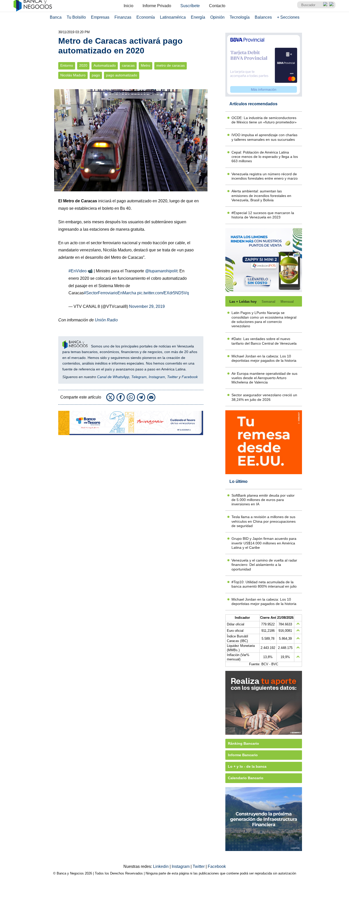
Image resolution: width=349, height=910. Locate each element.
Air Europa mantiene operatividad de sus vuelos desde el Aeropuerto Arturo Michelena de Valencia (264, 377)
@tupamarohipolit (161, 271)
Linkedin (161, 866)
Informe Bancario (243, 755)
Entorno (66, 65)
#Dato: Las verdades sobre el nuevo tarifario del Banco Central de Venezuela (264, 341)
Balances (263, 17)
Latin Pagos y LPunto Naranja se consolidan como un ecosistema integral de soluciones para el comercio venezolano (263, 319)
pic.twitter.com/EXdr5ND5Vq (163, 293)
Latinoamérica (173, 17)
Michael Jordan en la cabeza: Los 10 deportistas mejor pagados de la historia (263, 358)
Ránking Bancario (243, 743)
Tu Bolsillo (76, 17)
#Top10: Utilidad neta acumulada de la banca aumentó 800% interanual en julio (264, 584)
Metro (145, 65)
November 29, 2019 (147, 306)
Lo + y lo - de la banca (247, 766)
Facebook (190, 377)
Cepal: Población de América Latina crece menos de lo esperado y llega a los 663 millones (264, 156)
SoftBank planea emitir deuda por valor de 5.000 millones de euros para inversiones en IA (263, 499)
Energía (198, 17)
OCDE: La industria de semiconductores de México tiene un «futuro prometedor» (264, 120)
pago (96, 75)
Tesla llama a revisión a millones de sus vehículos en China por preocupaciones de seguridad (263, 521)
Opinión (217, 17)
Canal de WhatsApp (113, 377)
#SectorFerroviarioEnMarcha (110, 293)
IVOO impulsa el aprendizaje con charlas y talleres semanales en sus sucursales (264, 137)
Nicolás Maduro (73, 75)
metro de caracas (170, 65)
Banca (56, 17)
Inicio (128, 6)
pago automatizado (121, 75)
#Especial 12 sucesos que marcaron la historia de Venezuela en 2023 (262, 215)
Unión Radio (106, 320)
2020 (83, 65)
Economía (145, 17)
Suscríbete (190, 6)
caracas (128, 65)
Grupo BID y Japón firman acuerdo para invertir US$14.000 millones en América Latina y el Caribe (263, 543)
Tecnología (240, 17)
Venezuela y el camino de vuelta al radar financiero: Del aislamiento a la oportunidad (264, 564)
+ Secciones (288, 17)
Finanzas (122, 17)
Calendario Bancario (245, 778)
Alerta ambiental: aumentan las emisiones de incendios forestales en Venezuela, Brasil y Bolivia (261, 195)
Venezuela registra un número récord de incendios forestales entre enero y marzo (264, 176)
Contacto (217, 6)
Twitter (172, 377)
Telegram (139, 377)
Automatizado (105, 65)
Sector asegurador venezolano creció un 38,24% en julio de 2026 (264, 397)
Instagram (157, 377)
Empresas (100, 17)
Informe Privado (157, 6)
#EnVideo (77, 271)
